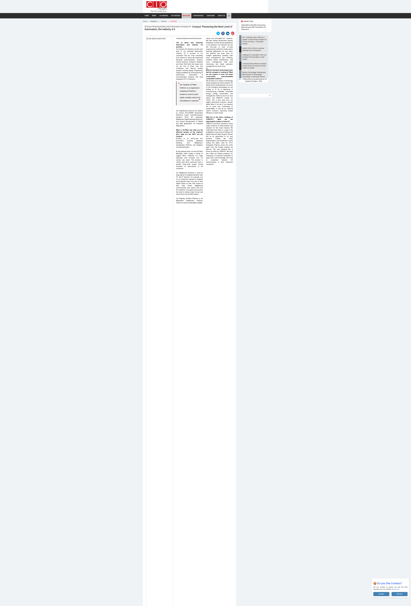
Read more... (396, 589)
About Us (221, 15)
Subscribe (211, 15)
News (154, 15)
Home (146, 15)
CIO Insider (163, 15)
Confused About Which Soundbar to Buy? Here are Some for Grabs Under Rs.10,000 (254, 66)
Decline (399, 594)
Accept (381, 594)
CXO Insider (175, 15)
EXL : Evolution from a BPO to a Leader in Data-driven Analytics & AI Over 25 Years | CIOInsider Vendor (254, 40)
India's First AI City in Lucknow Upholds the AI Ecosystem (253, 49)
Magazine (186, 15)
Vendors (164, 21)
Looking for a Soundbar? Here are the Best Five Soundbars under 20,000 (254, 57)
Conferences (198, 15)
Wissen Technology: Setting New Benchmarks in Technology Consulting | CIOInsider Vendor (254, 74)
